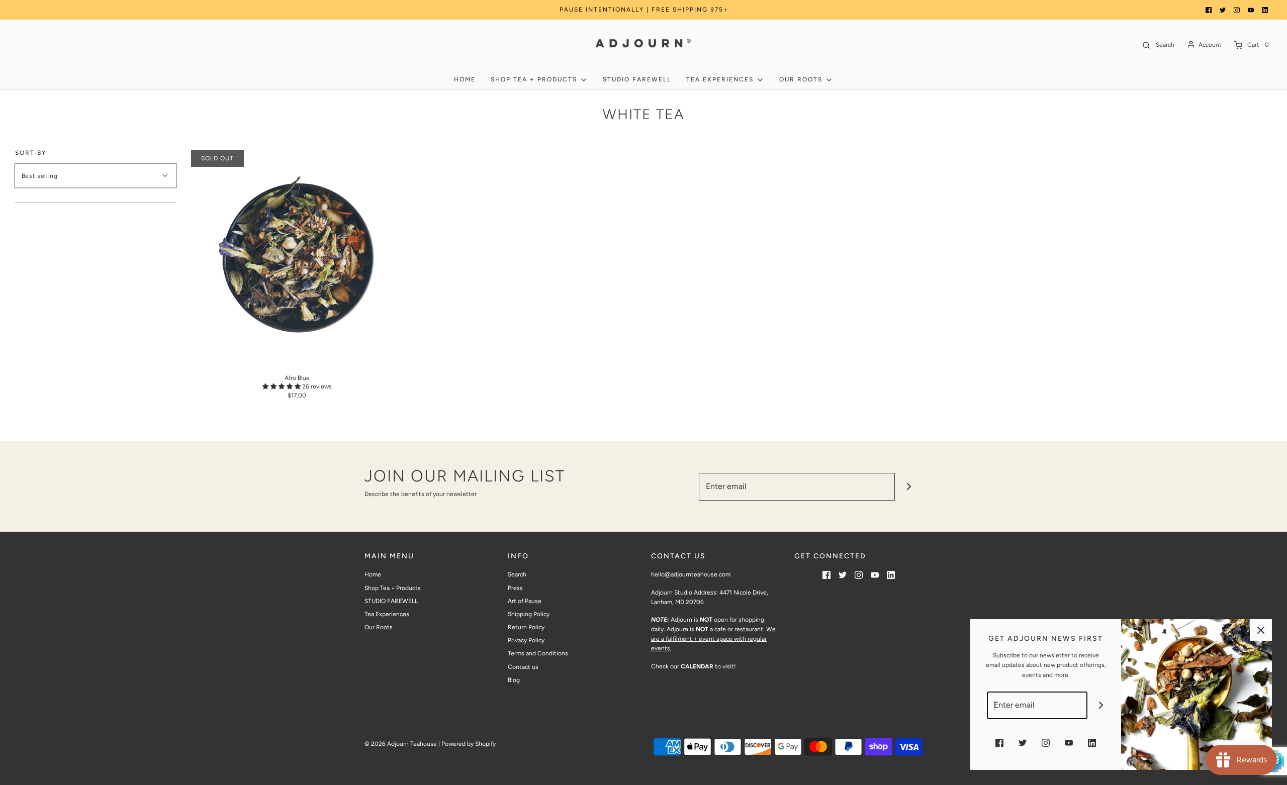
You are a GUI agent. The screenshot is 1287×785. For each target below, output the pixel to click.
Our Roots (378, 627)
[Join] (909, 487)
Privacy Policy (526, 640)
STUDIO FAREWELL (637, 79)
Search (517, 574)
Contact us (523, 666)
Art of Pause (524, 601)
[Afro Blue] (297, 256)
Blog (514, 679)
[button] (282, 386)
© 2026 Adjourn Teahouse (400, 743)
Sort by (30, 153)
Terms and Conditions (538, 653)
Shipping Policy (528, 614)
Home (465, 79)
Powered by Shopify (468, 743)
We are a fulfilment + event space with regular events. (713, 639)
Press (515, 588)
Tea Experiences (386, 614)
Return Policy (526, 627)
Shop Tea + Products (392, 588)
